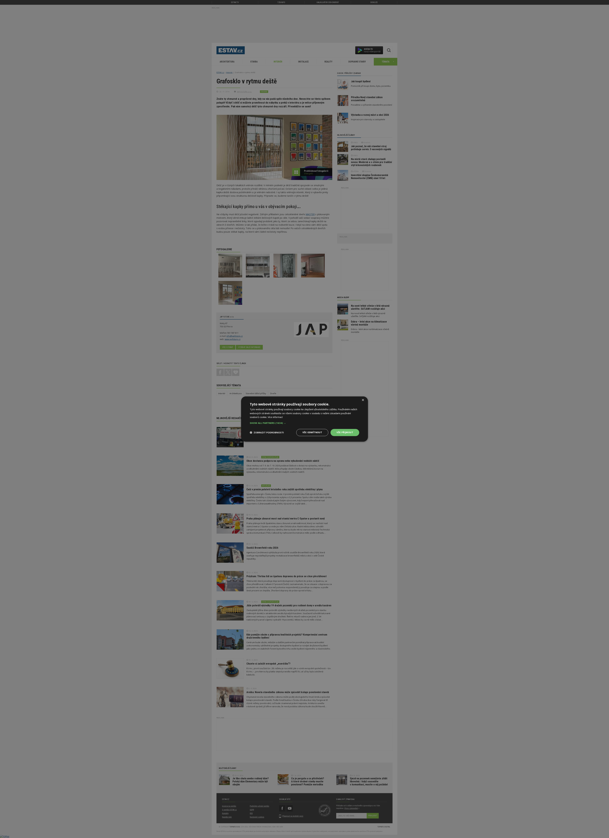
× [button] (363, 400)
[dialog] (304, 419)
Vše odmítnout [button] (312, 432)
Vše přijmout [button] (345, 432)
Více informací (275, 417)
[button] (304, 422)
